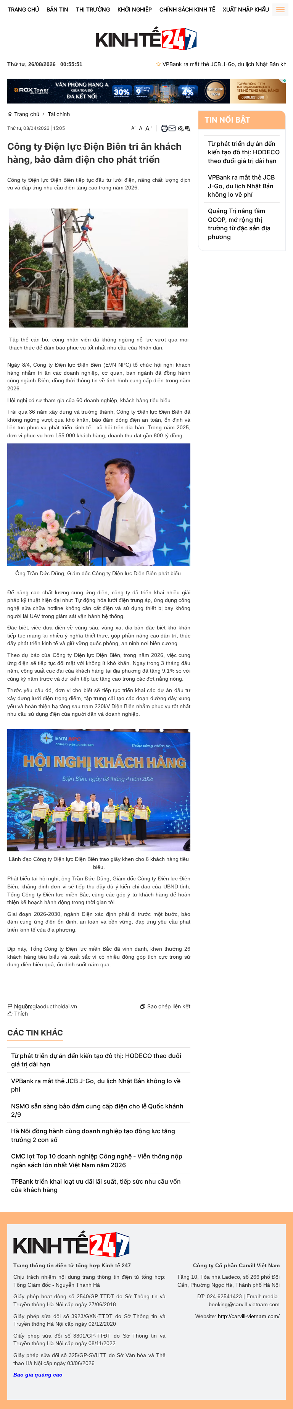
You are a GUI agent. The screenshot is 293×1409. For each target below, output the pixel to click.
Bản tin (57, 9)
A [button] (133, 128)
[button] (164, 128)
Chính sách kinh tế (187, 9)
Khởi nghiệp (135, 9)
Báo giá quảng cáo (38, 1375)
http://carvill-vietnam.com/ (249, 1316)
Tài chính (59, 114)
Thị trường (93, 9)
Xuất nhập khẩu (246, 9)
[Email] (172, 128)
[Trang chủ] (146, 37)
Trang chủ (23, 9)
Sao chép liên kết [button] (168, 1006)
